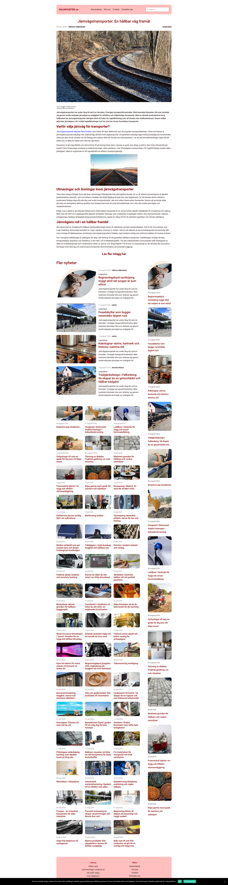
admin (114, 305)
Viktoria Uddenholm (76, 27)
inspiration (167, 27)
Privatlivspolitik (190, 881)
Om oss (107, 9)
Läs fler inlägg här (114, 254)
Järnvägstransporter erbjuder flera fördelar (74, 131)
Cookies (116, 9)
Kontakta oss (127, 9)
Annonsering (96, 9)
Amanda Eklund (118, 368)
